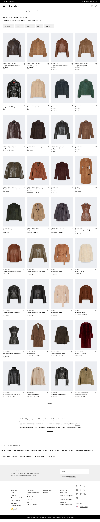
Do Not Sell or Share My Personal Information (66, 496)
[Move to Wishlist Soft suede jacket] (48, 64)
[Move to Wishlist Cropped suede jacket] (96, 392)
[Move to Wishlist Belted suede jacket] (72, 269)
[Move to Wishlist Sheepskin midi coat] (96, 351)
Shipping (13, 495)
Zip (28, 502)
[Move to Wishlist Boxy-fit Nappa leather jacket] (24, 187)
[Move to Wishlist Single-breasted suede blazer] (48, 228)
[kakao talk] (81, 494)
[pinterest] (84, 490)
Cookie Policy (63, 492)
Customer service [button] (18, 2)
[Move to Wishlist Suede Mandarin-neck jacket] (48, 146)
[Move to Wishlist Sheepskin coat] (96, 269)
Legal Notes (63, 502)
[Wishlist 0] (91, 6)
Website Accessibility (66, 505)
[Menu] (4, 6)
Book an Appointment (33, 497)
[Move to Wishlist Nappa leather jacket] (96, 64)
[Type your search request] (73, 11)
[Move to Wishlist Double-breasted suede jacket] (48, 187)
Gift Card (29, 499)
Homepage (6, 20)
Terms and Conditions (66, 499)
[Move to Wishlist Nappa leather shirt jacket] (24, 146)
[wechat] (84, 494)
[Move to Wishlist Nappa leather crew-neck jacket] (48, 269)
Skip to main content (7, 1)
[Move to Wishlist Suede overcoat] (48, 351)
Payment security (16, 506)
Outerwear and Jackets (18, 20)
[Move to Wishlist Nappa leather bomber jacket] (24, 64)
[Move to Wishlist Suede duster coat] (96, 187)
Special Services (32, 505)
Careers (45, 492)
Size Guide (14, 503)
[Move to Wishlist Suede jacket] (72, 105)
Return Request (15, 500)
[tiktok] (81, 490)
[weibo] (77, 494)
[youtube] (77, 490)
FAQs (12, 492)
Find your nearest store (90, 1)
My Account (30, 490)
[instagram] (77, 486)
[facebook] (81, 486)
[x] (84, 486)
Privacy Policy (72, 476)
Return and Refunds (16, 498)
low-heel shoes (27, 427)
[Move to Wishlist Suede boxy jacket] (96, 310)
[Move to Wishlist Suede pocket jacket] (48, 105)
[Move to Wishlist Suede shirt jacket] (24, 228)
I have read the (68, 476)
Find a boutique (47, 490)
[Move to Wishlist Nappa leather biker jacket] (24, 105)
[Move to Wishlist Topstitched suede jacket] (72, 351)
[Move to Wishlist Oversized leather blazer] (72, 228)
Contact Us (14, 490)
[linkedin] (77, 498)
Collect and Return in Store (33, 493)
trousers (77, 425)
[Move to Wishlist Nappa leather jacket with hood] (24, 269)
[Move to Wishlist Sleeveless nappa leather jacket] (96, 228)
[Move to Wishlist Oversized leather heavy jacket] (24, 392)
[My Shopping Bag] (96, 6)
